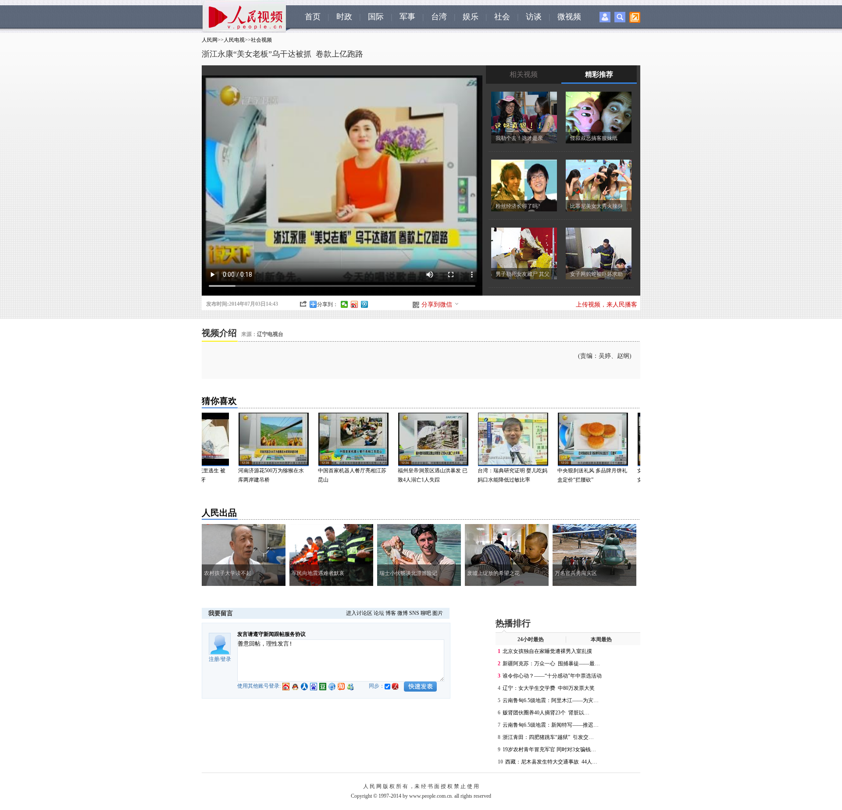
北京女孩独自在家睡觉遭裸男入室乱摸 (547, 651)
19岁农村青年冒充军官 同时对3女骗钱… (549, 749)
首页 (313, 16)
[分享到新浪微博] (354, 304)
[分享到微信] (344, 304)
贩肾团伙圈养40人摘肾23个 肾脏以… (546, 713)
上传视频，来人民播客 (606, 304)
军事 (407, 16)
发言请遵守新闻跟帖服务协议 (271, 634)
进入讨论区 (359, 613)
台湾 (439, 16)
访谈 (534, 16)
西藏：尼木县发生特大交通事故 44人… (551, 762)
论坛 (379, 613)
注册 (214, 659)
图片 (437, 613)
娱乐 (470, 16)
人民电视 (234, 40)
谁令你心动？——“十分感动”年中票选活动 (552, 676)
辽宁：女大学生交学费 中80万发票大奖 (549, 688)
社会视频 (261, 40)
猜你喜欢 (219, 401)
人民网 (210, 40)
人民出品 (219, 512)
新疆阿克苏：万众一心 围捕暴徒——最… (551, 663)
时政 (344, 16)
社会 (502, 16)
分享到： (327, 304)
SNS (414, 613)
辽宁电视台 (270, 334)
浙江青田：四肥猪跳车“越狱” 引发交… (548, 737)
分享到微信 (436, 304)
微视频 (569, 16)
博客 (390, 613)
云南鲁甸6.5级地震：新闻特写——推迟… (551, 725)
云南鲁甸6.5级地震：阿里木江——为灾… (551, 700)
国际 (376, 16)
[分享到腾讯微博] (364, 304)
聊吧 (426, 613)
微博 (402, 613)
